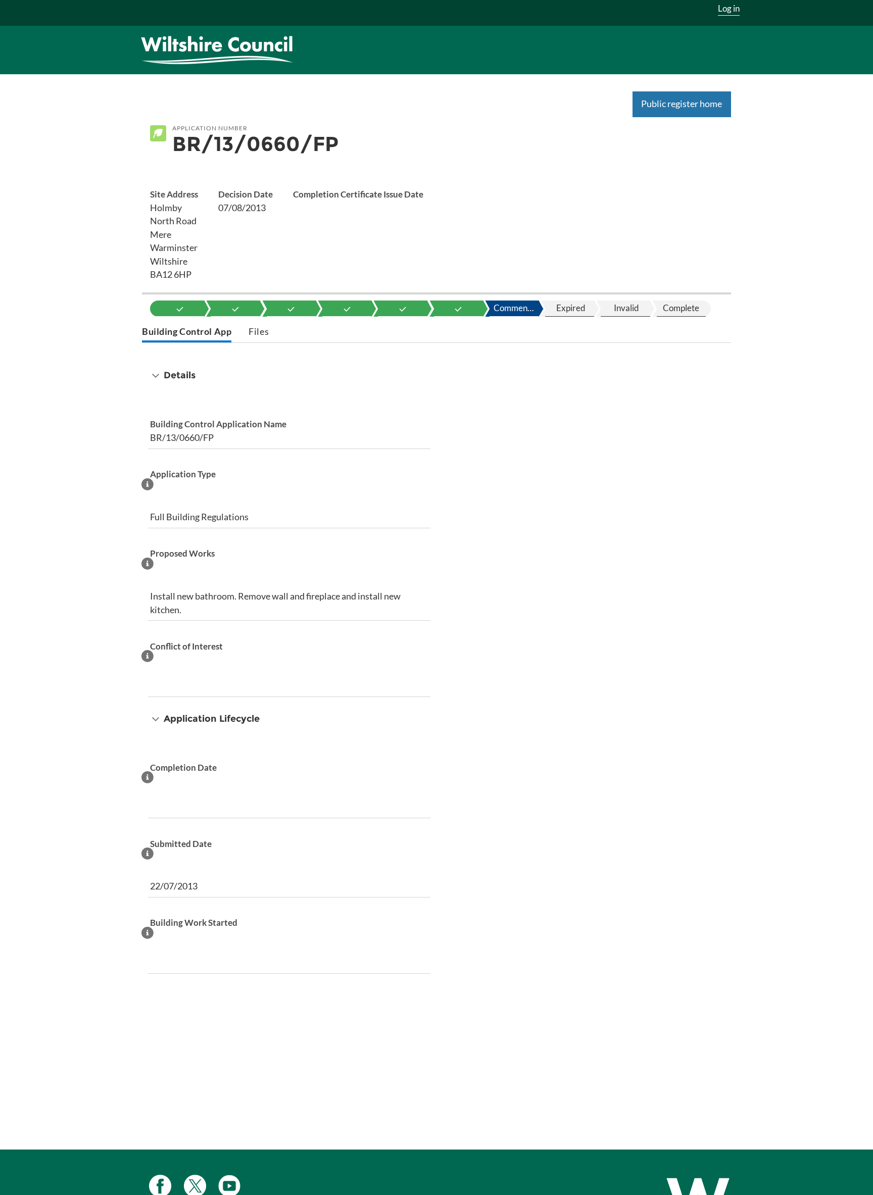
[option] (179, 309)
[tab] (186, 332)
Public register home (681, 103)
